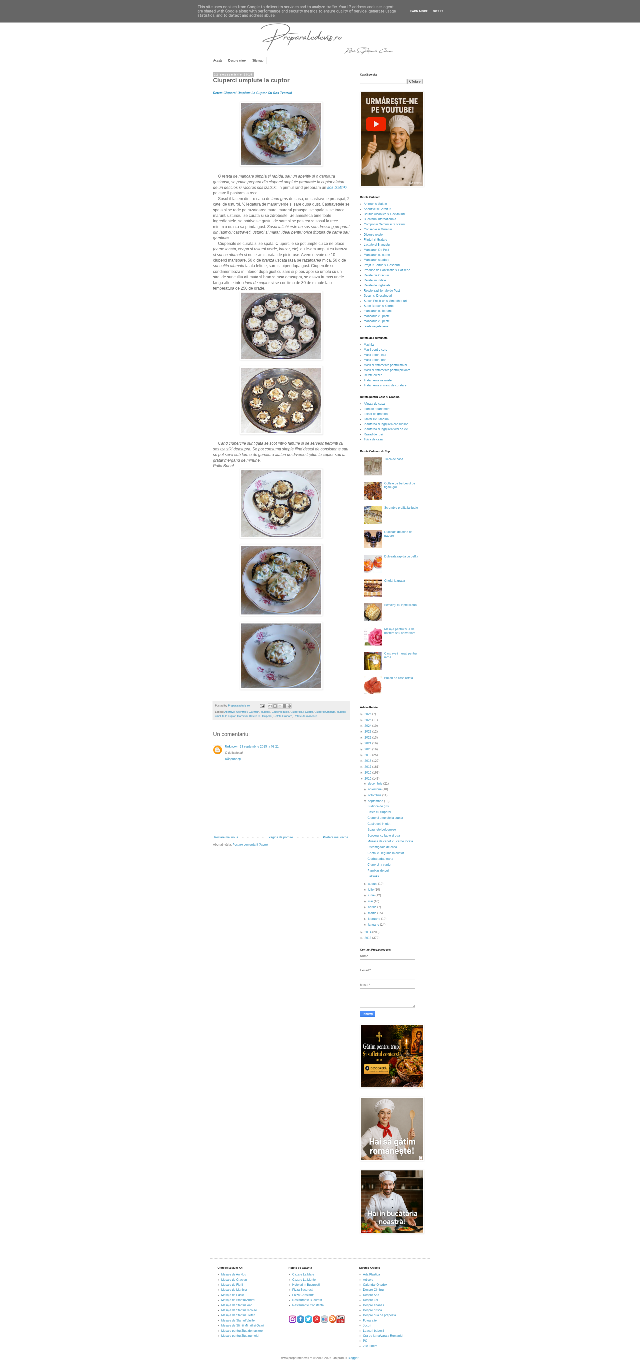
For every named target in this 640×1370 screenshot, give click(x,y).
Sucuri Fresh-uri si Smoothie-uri (385, 301)
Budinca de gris (378, 806)
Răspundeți (233, 759)
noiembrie (375, 789)
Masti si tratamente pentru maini (385, 365)
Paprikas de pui (378, 870)
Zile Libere (370, 1346)
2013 (368, 938)
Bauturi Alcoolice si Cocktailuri (384, 214)
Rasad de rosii (374, 434)
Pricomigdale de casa (382, 847)
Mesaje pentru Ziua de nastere (242, 1330)
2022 (368, 737)
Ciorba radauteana (380, 859)
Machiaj (369, 344)
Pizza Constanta (303, 1295)
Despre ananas (373, 1305)
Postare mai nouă (226, 837)
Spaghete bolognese (382, 829)
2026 (368, 714)
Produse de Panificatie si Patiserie (387, 270)
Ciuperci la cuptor (380, 864)
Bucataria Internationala (380, 219)
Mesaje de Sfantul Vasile (238, 1320)
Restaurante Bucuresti (307, 1300)
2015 (368, 778)
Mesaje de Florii (232, 1284)
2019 (368, 755)
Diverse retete (373, 234)
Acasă (217, 60)
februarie (374, 919)
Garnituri (242, 716)
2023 (368, 731)
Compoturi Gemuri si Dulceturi (384, 224)
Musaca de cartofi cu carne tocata (390, 841)
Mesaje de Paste (232, 1295)
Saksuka (373, 876)
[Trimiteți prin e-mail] (270, 706)
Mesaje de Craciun (234, 1279)
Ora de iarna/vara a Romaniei (383, 1335)
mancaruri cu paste (377, 316)
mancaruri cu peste (377, 321)
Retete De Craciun (376, 275)
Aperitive (229, 711)
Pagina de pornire (280, 837)
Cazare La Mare (303, 1274)
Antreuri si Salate (375, 204)
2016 (368, 772)
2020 (368, 749)
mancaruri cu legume (378, 311)
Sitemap (258, 60)
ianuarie (374, 924)
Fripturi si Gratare (375, 239)
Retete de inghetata (377, 285)
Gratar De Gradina (376, 419)
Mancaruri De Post (376, 250)
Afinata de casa (374, 403)
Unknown (231, 746)
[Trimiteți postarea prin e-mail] (261, 705)
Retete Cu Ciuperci (260, 716)
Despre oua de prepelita (379, 1315)
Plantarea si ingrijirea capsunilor (386, 424)
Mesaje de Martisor (234, 1289)
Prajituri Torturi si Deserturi (382, 265)
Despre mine (237, 60)
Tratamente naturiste (378, 380)
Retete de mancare (305, 716)
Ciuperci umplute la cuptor (385, 818)
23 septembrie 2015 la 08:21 (259, 746)
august (373, 884)
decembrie (375, 783)
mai (371, 901)
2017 (368, 767)
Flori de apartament (377, 409)
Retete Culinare (283, 716)
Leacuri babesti (373, 1330)
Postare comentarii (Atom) (250, 844)
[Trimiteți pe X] (279, 706)
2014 (368, 932)
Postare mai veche (335, 837)
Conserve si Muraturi (378, 229)
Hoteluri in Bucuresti (306, 1284)
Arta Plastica (371, 1274)
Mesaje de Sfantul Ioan (236, 1305)
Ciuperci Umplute (324, 711)
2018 (368, 761)
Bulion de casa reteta (398, 678)
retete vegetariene (376, 326)
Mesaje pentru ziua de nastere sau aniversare (400, 630)
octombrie (375, 795)
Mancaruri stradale (376, 260)
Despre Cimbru (373, 1289)
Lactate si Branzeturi (378, 244)
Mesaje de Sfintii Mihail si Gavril (242, 1325)
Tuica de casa (373, 439)
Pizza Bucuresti (302, 1289)
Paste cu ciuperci (379, 812)
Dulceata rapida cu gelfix (401, 556)
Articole (368, 1279)
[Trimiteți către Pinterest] (289, 706)
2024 (368, 726)
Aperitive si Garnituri (377, 209)
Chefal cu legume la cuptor (386, 853)
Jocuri (367, 1325)
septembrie (376, 801)
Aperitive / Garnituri (247, 711)
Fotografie (370, 1320)
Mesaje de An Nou (233, 1274)
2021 (368, 743)
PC (365, 1340)
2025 (368, 720)
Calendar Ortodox (375, 1284)
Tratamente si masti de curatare (385, 385)
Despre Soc (371, 1295)
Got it (438, 11)
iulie (371, 889)
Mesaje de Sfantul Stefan (238, 1315)
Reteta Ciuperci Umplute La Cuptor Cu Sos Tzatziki (252, 93)
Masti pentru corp (375, 349)
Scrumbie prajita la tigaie (401, 507)
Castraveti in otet (379, 824)
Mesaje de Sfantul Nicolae (239, 1310)
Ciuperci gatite (280, 711)
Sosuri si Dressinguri (378, 295)
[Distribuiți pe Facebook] (284, 706)
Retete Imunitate (375, 280)
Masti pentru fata (375, 355)
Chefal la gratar (394, 580)
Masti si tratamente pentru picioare (387, 370)
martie (372, 913)
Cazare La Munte (304, 1279)
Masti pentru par (375, 360)
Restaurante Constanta (308, 1305)
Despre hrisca (372, 1310)
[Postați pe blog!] (275, 706)
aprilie (372, 907)
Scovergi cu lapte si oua (400, 605)
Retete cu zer (373, 375)
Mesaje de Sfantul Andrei (238, 1300)
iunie (372, 895)
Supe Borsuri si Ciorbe (379, 306)
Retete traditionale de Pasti (382, 290)
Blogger (353, 1358)
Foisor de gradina (376, 414)
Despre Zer (370, 1300)
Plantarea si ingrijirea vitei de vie (386, 429)
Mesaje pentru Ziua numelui (240, 1335)
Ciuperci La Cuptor (301, 711)
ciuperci (265, 711)
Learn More (418, 11)
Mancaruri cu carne (377, 255)
